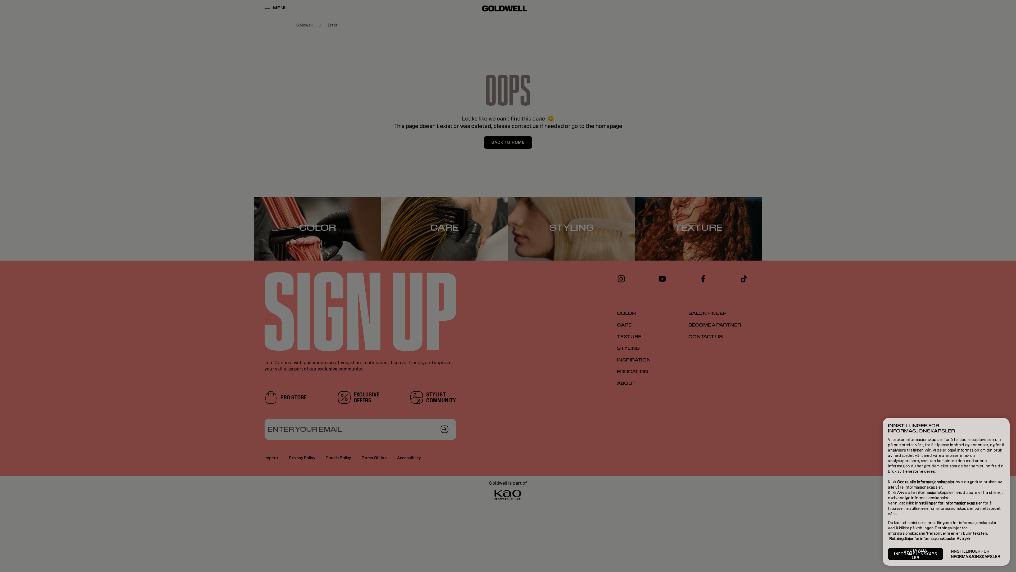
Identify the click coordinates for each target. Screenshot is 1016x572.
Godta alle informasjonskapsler (915, 554)
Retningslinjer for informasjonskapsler (922, 538)
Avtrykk (963, 538)
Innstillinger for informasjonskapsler (975, 554)
